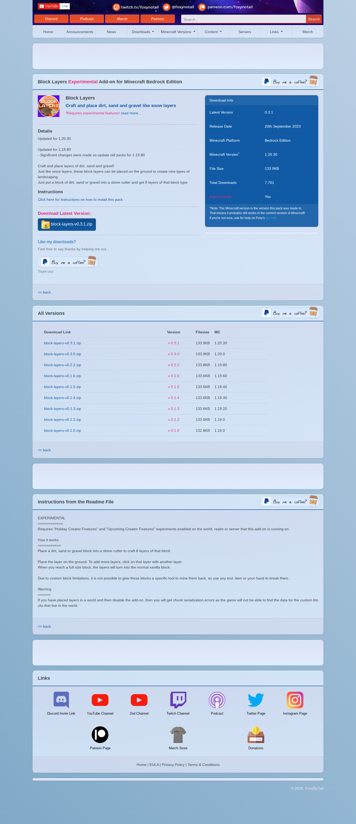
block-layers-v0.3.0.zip (62, 354)
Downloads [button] (141, 32)
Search (314, 19)
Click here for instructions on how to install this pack (80, 199)
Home (48, 32)
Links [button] (275, 32)
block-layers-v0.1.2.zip (62, 419)
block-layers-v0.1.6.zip (62, 376)
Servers (244, 32)
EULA (154, 765)
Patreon (157, 19)
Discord (51, 19)
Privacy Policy (173, 765)
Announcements (79, 32)
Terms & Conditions (204, 765)
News (111, 32)
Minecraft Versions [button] (176, 32)
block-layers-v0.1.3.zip (62, 409)
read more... (131, 113)
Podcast (87, 19)
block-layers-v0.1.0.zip (62, 430)
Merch (122, 19)
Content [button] (212, 32)
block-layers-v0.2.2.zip (62, 365)
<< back (44, 292)
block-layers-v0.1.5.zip (62, 387)
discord (271, 218)
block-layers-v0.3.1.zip (71, 224)
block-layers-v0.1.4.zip (62, 398)
